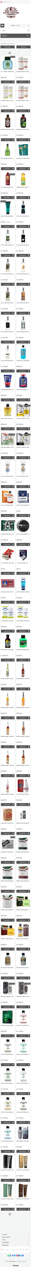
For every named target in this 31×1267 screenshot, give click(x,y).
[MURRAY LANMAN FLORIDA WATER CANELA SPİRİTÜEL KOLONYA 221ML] (23, 670)
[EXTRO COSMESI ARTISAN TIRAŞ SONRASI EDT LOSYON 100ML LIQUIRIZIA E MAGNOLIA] (23, 236)
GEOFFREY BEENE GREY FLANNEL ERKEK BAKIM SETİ (12, 534)
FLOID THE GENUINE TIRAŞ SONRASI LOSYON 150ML (12, 505)
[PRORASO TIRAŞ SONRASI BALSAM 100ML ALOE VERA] (23, 843)
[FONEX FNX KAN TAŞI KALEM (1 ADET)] (23, 497)
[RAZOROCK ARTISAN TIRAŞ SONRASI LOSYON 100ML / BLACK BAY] (8, 959)
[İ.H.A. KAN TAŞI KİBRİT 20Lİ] (23, 554)
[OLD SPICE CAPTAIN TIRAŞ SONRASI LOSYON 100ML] (23, 786)
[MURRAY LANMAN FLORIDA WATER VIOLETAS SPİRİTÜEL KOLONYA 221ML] (8, 786)
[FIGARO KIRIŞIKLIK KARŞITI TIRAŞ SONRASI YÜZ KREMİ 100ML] (8, 381)
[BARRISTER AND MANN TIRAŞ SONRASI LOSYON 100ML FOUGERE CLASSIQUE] (23, 121)
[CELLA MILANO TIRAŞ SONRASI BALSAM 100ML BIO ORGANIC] (23, 150)
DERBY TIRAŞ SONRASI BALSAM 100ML (9, 216)
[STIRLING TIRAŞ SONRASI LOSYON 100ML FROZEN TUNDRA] (8, 1075)
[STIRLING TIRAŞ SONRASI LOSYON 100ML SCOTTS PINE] (23, 1104)
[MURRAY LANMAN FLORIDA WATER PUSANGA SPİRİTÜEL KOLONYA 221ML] (23, 728)
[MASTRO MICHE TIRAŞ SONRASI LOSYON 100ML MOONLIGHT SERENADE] (8, 641)
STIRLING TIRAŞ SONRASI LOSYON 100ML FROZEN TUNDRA (13, 1083)
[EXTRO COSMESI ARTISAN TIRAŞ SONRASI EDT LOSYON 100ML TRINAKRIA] (8, 323)
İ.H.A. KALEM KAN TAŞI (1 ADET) (7, 563)
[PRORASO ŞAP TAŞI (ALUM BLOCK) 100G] (8, 843)
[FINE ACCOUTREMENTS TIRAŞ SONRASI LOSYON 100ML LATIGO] (23, 439)
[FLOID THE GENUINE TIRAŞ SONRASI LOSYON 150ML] (8, 497)
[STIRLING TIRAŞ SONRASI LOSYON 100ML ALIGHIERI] (23, 1017)
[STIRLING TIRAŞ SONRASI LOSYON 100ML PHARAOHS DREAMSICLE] (8, 1104)
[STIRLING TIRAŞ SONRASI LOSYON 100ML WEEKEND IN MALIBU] (8, 1132)
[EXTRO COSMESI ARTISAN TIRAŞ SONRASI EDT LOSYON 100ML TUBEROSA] (23, 323)
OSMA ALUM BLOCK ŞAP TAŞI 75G (8, 823)
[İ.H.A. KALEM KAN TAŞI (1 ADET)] (8, 554)
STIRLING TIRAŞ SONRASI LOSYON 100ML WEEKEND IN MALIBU (14, 1141)
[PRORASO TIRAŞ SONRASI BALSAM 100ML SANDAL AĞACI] (23, 872)
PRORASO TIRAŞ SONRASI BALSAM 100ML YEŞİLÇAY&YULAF (13, 909)
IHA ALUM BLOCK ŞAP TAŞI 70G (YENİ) (9, 592)
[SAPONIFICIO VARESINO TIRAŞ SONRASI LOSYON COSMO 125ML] (8, 988)
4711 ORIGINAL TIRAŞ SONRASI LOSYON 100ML (11, 71)
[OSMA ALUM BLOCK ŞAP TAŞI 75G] (8, 815)
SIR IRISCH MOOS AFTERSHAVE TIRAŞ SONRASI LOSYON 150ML (14, 1025)
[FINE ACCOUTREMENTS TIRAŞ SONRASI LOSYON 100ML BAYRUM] (23, 410)
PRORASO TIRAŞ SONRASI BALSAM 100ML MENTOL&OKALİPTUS (14, 881)
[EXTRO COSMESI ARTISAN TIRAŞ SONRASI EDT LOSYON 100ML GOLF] (8, 236)
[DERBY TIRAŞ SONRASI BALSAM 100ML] (8, 208)
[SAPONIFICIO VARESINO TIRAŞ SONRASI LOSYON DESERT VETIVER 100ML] (23, 988)
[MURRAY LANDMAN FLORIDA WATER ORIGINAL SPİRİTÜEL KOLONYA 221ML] (8, 670)
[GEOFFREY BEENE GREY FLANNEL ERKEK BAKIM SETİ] (8, 525)
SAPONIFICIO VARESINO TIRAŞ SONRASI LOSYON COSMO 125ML (14, 996)
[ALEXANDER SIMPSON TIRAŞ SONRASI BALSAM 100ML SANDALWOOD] (23, 92)
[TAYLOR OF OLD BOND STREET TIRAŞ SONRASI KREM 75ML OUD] (23, 1161)
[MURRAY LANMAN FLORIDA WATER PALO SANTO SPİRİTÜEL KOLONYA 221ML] (8, 728)
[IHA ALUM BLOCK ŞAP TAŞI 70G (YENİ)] (8, 583)
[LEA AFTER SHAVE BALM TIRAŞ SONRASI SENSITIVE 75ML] (23, 583)
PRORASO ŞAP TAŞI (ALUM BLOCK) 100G (9, 852)
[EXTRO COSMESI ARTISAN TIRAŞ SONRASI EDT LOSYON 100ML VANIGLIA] (8, 352)
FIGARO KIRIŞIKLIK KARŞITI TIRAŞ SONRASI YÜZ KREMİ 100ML (13, 389)
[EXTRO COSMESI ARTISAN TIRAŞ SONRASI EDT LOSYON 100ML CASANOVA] (23, 208)
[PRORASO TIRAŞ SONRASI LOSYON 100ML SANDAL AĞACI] (8, 930)
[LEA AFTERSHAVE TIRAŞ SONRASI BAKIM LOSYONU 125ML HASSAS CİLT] (8, 612)
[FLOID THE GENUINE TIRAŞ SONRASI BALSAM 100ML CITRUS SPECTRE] (8, 468)
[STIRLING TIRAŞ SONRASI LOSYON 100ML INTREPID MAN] (23, 1075)
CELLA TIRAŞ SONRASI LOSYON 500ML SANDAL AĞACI (12, 187)
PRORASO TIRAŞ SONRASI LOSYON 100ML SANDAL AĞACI (13, 938)
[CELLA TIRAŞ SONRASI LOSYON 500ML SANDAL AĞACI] (8, 179)
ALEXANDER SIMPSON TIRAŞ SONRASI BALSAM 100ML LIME (13, 100)
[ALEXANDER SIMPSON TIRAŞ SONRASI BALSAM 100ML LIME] (8, 92)
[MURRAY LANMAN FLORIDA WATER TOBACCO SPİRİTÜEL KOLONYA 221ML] (8, 757)
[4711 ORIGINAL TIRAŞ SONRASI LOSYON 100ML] (8, 63)
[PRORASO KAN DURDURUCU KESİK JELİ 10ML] (23, 815)
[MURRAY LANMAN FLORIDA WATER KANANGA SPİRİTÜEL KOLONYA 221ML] (8, 699)
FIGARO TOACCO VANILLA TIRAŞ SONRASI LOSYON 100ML (13, 418)
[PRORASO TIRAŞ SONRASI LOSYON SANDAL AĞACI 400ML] (23, 930)
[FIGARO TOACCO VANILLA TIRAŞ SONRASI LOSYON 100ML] (8, 410)
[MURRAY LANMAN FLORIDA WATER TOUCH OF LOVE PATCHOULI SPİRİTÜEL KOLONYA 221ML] (23, 757)
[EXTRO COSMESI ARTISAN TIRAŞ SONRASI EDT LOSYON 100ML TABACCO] (8, 294)
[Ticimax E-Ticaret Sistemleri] (15, 1266)
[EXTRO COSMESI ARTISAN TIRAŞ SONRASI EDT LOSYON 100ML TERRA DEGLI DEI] (23, 294)
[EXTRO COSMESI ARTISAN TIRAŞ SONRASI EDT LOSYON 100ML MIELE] (8, 265)
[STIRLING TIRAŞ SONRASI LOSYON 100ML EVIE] (23, 1046)
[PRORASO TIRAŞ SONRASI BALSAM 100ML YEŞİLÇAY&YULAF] (8, 901)
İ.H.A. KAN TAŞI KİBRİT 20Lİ (22, 563)
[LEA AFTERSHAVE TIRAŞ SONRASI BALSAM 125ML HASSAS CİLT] (23, 612)
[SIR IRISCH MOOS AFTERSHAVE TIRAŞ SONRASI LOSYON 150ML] (8, 1017)
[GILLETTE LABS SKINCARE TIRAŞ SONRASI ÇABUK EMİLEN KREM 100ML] (23, 525)
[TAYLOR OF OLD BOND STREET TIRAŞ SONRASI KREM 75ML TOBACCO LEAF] (23, 1190)
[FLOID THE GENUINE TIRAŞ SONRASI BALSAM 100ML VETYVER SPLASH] (23, 468)
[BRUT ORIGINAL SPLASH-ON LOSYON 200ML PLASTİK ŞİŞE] (8, 150)
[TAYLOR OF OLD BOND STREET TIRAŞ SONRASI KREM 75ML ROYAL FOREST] (8, 1190)
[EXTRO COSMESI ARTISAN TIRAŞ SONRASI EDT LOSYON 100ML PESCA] (23, 265)
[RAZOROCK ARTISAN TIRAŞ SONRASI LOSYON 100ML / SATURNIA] (23, 959)
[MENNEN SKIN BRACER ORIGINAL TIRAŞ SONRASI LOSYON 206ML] (23, 641)
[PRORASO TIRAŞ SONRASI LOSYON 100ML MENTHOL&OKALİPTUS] (23, 901)
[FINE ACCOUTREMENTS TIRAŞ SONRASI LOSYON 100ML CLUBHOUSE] (8, 439)
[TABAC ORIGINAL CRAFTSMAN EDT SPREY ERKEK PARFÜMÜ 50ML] (23, 1132)
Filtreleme (7, 47)
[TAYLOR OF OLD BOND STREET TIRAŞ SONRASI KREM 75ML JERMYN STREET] (8, 1161)
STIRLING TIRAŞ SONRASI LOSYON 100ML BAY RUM (12, 1054)
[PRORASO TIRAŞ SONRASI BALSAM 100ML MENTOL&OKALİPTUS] (8, 872)
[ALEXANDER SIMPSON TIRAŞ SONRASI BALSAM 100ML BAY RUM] (23, 63)
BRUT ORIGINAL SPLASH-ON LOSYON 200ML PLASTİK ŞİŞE (13, 158)
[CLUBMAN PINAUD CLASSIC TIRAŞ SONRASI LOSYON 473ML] (23, 179)
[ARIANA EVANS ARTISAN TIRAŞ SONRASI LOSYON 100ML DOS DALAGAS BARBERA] (8, 121)
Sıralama (23, 47)
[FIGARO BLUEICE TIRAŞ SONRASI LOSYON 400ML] (23, 352)
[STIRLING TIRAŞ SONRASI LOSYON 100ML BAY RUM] (8, 1046)
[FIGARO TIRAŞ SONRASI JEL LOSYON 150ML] (23, 381)
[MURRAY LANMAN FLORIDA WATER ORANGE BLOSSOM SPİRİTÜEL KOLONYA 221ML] (23, 699)
